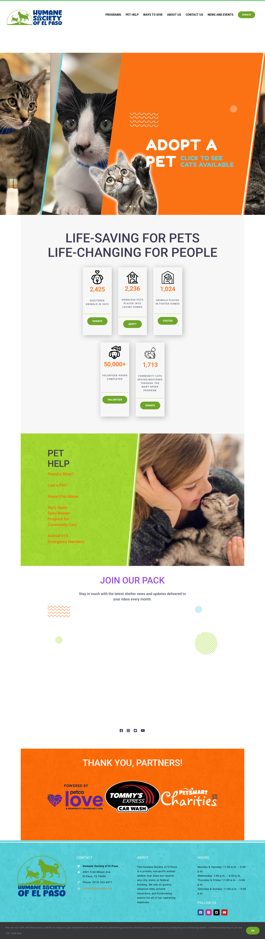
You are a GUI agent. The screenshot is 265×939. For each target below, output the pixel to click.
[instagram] (128, 730)
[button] (50, 797)
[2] (132, 134)
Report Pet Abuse (63, 496)
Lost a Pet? (57, 485)
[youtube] (143, 730)
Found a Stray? (61, 474)
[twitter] (135, 730)
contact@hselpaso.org (97, 888)
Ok (252, 930)
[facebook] (121, 730)
